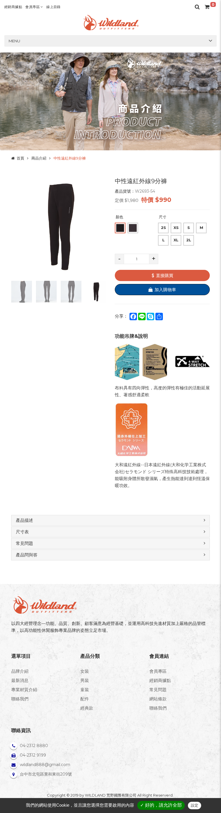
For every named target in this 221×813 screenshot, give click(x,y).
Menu (14, 41)
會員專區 (33, 7)
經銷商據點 (13, 7)
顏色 (119, 217)
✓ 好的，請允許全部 (161, 805)
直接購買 (164, 275)
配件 (84, 699)
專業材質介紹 (24, 689)
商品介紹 (38, 158)
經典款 (86, 708)
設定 (194, 805)
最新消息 (19, 680)
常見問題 (24, 543)
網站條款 (158, 699)
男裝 (84, 680)
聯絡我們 (19, 699)
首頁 (20, 158)
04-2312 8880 (34, 745)
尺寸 (162, 217)
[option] (58, 226)
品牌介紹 (19, 671)
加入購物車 (165, 289)
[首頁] (110, 22)
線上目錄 (53, 7)
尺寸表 (22, 532)
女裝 (84, 671)
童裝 (84, 689)
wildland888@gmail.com (45, 764)
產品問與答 (26, 555)
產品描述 (24, 520)
